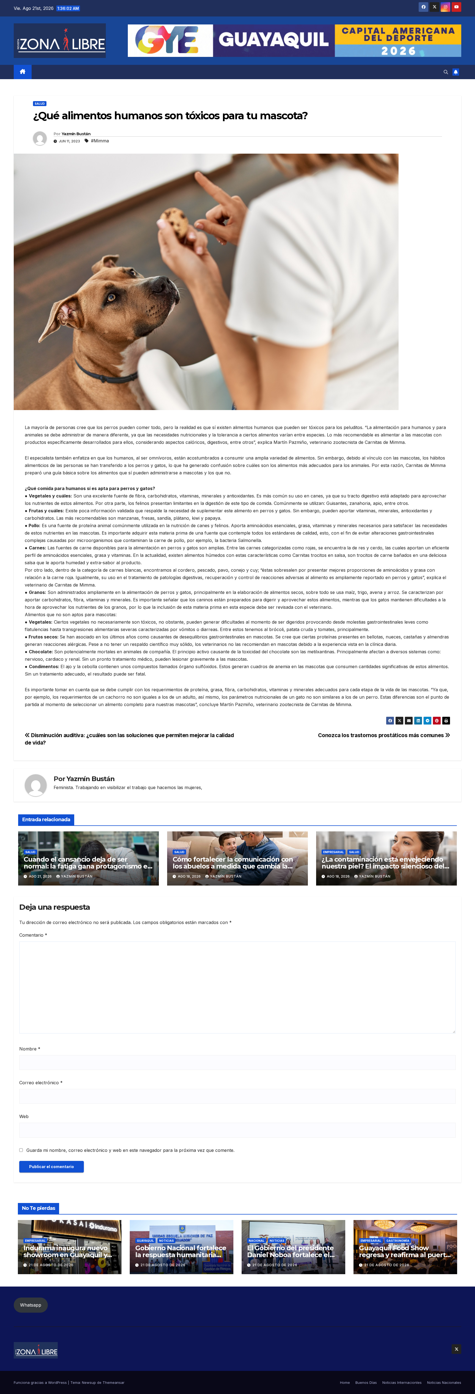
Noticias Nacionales (444, 1382)
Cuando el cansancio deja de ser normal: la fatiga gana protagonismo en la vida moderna (87, 866)
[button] (446, 72)
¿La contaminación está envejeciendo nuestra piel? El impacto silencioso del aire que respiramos (383, 866)
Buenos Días (366, 1382)
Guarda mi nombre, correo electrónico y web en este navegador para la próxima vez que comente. (130, 1150)
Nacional (256, 1240)
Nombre (29, 1049)
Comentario (33, 935)
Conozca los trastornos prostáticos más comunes (381, 735)
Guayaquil (145, 1240)
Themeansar (114, 1382)
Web (24, 1116)
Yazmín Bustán (76, 133)
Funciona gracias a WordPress (41, 1382)
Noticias (166, 1240)
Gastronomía (397, 1240)
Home (345, 1382)
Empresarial (333, 852)
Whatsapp (30, 1305)
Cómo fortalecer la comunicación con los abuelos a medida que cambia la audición (233, 866)
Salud (40, 103)
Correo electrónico (41, 1082)
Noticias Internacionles (402, 1382)
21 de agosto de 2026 (51, 1265)
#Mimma (100, 140)
